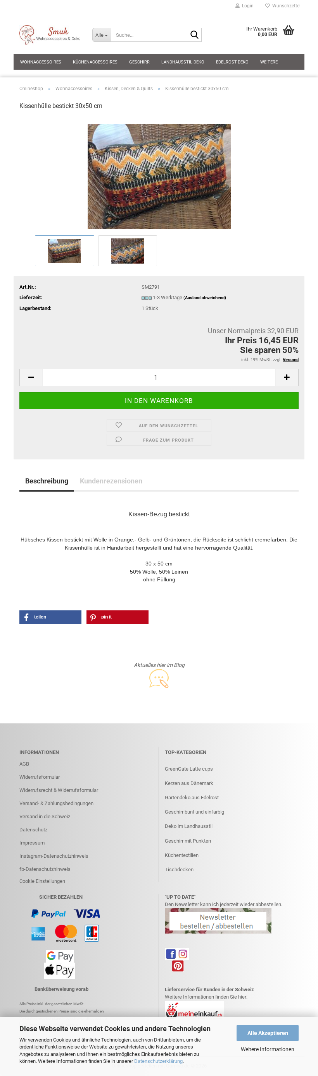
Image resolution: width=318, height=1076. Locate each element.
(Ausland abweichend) (204, 297)
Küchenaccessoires (95, 62)
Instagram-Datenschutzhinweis (53, 856)
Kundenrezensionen (111, 481)
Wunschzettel (285, 6)
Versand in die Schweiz (44, 816)
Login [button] (247, 6)
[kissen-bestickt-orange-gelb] (159, 175)
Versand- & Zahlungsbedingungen (56, 803)
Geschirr (139, 62)
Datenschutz (33, 830)
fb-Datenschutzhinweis (45, 869)
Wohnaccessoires (40, 62)
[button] (31, 377)
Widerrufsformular (39, 777)
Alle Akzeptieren (267, 1033)
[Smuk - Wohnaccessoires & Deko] (50, 34)
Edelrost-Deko (232, 62)
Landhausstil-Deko (182, 62)
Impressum (32, 843)
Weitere (269, 62)
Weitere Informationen (267, 1049)
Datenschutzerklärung (158, 1061)
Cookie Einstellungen (42, 881)
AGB (24, 764)
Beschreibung (46, 481)
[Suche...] (194, 35)
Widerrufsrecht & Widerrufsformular (58, 790)
